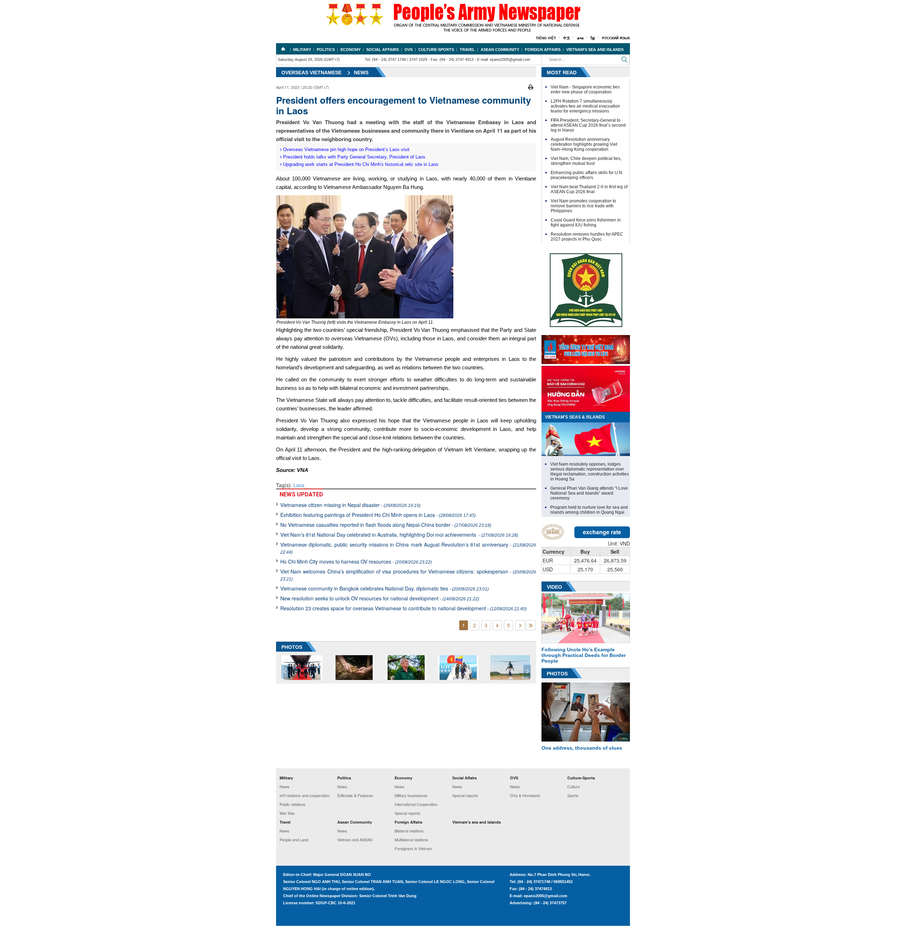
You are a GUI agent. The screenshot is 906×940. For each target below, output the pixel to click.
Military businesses (411, 795)
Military (302, 49)
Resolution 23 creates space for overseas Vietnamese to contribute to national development (403, 608)
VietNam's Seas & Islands (575, 417)
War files (287, 813)
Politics (326, 49)
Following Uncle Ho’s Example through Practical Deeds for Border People (583, 655)
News (361, 72)
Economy (350, 49)
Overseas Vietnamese (311, 72)
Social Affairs (382, 49)
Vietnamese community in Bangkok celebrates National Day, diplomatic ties (384, 588)
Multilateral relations (411, 839)
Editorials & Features (355, 795)
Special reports (407, 813)
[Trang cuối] (531, 625)
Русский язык (616, 38)
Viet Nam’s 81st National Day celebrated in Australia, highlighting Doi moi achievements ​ (399, 534)
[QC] (585, 347)
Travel (467, 49)
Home (283, 48)
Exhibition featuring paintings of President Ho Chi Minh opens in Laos (378, 514)
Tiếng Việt (546, 38)
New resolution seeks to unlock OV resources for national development (379, 598)
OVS (409, 49)
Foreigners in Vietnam (413, 848)
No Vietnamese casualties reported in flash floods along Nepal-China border (385, 524)
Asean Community (500, 49)
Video (554, 587)
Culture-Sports (436, 49)
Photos (557, 673)
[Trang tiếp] (520, 625)
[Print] (530, 86)
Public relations (292, 804)
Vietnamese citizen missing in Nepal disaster (350, 504)
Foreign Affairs (543, 49)
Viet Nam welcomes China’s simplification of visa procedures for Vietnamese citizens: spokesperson (408, 575)
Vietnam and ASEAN (354, 839)
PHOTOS (291, 647)
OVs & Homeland (525, 795)
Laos (298, 485)
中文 (566, 38)
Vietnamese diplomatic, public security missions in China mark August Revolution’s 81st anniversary (408, 548)
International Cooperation (416, 804)
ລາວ (580, 38)
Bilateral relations (409, 831)
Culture (573, 786)
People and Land (294, 839)
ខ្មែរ (593, 38)
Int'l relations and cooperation (304, 795)
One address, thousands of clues (581, 748)
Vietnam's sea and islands (595, 49)
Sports (573, 795)
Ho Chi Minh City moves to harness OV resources (356, 561)
